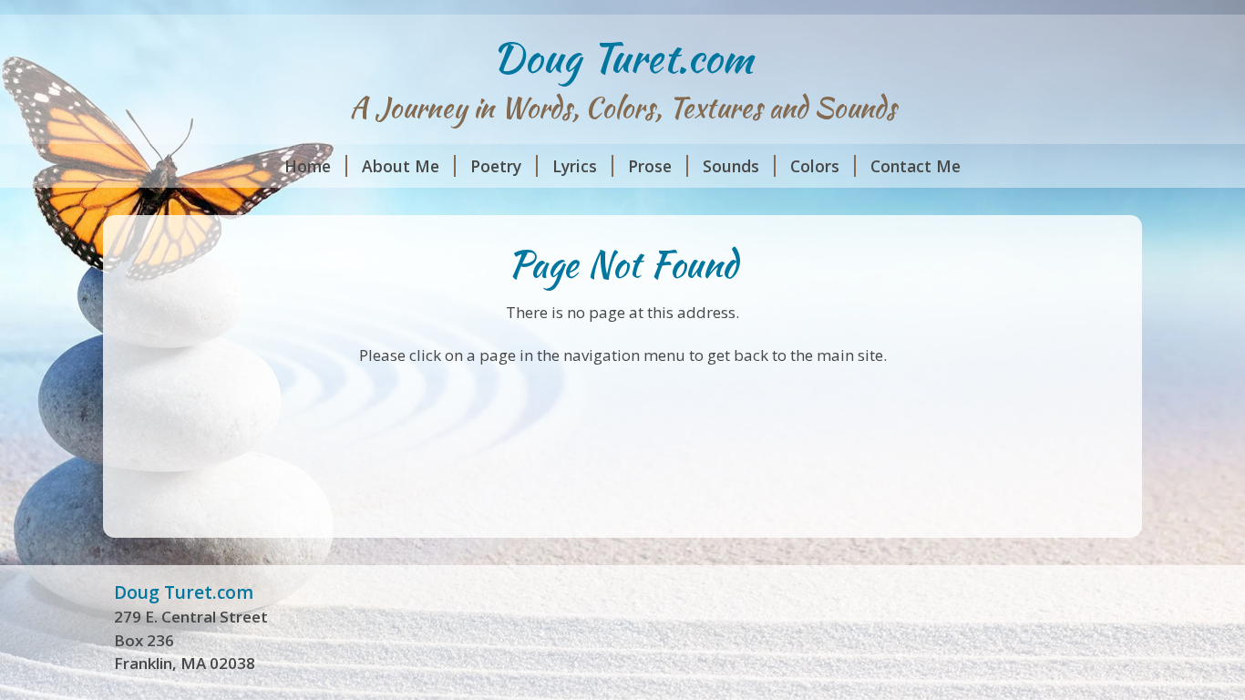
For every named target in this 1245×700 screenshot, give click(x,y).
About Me (400, 166)
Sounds (731, 166)
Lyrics (574, 166)
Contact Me (915, 166)
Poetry (495, 166)
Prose (650, 166)
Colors (814, 166)
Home (307, 166)
